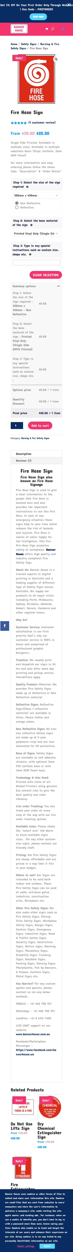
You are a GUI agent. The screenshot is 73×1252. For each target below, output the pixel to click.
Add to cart (40, 425)
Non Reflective (30, 203)
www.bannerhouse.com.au (33, 1034)
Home (14, 44)
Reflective (27, 207)
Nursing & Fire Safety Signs (35, 438)
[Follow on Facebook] (4, 626)
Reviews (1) (24, 460)
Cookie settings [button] (25, 1246)
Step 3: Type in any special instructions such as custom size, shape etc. (36, 250)
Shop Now (38, 16)
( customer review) (42, 122)
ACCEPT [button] (47, 1246)
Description (23, 454)
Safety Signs (28, 44)
